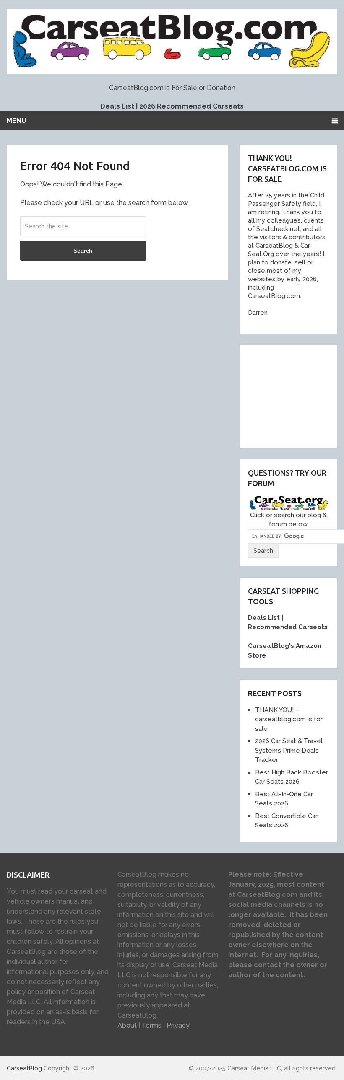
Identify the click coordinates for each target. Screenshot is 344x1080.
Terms (152, 1025)
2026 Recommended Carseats (191, 106)
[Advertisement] (296, 395)
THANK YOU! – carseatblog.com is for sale (289, 719)
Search (82, 250)
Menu (16, 120)
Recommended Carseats (288, 627)
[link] (271, 245)
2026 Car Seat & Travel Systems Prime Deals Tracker (289, 750)
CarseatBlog (24, 1068)
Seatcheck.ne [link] (276, 229)
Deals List (117, 106)
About (127, 1025)
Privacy (178, 1025)
